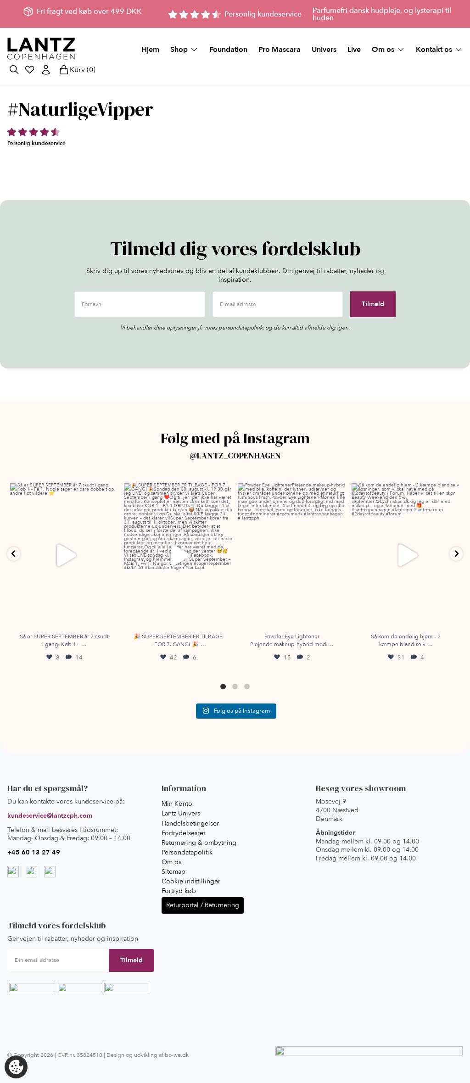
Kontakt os (434, 49)
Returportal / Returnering (202, 905)
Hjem (150, 50)
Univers (324, 50)
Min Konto (177, 803)
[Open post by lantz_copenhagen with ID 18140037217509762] (178, 555)
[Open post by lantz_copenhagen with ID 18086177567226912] (406, 555)
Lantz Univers (181, 813)
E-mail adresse (238, 304)
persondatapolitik (240, 327)
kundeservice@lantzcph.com (49, 815)
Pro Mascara (279, 50)
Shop (179, 49)
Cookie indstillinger (191, 881)
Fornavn (91, 304)
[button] (13, 554)
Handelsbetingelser (190, 823)
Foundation (228, 50)
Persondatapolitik (187, 852)
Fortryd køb (179, 891)
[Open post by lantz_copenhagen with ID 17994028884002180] (292, 555)
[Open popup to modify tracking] (16, 1066)
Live (354, 50)
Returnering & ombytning (199, 842)
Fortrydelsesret (183, 833)
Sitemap (173, 871)
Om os (383, 49)
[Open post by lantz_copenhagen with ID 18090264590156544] (64, 555)
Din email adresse (37, 960)
